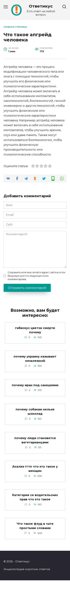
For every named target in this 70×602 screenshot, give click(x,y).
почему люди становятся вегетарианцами (35, 440)
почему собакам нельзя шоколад (35, 411)
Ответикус (41, 6)
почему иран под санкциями (35, 385)
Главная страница (15, 27)
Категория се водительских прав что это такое (35, 497)
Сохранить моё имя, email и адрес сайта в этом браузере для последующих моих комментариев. (36, 276)
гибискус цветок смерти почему (35, 330)
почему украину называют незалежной (35, 358)
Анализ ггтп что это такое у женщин (35, 469)
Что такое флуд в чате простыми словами (35, 526)
